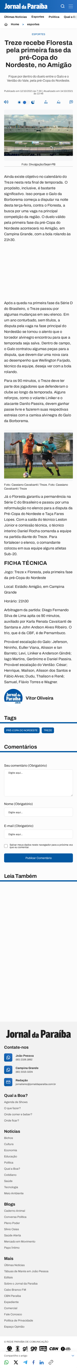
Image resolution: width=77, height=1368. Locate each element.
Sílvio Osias (11, 1229)
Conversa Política (15, 1217)
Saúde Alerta (12, 1235)
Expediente (11, 1302)
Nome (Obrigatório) (18, 804)
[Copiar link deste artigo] (51, 1362)
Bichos (8, 1138)
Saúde (8, 1181)
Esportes (37, 16)
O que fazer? (12, 1108)
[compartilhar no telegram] (25, 1362)
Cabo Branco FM (15, 1289)
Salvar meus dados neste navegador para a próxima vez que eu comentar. (41, 846)
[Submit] (62, 6)
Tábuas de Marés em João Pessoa (26, 1271)
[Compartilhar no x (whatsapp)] (16, 1362)
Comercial (10, 1308)
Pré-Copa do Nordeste (22, 730)
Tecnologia (11, 1187)
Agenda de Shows (16, 1102)
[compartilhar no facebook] (33, 1362)
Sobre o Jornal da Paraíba (21, 1283)
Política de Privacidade (18, 1320)
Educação (10, 1156)
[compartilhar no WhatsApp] (6, 1362)
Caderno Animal (14, 1210)
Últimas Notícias (15, 16)
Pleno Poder (12, 1223)
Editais (8, 1277)
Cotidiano (10, 1175)
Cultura (9, 1144)
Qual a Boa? (12, 1168)
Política (54, 16)
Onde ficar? (11, 1120)
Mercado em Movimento (19, 1241)
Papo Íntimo (12, 1247)
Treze (48, 730)
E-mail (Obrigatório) (18, 826)
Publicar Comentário (38, 858)
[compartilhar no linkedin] (42, 1362)
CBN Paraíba (12, 1296)
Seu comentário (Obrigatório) (25, 765)
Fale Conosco (13, 1314)
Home (15, 24)
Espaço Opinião (14, 1326)
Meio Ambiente (14, 1193)
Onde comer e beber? (18, 1114)
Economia (10, 1150)
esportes (33, 24)
